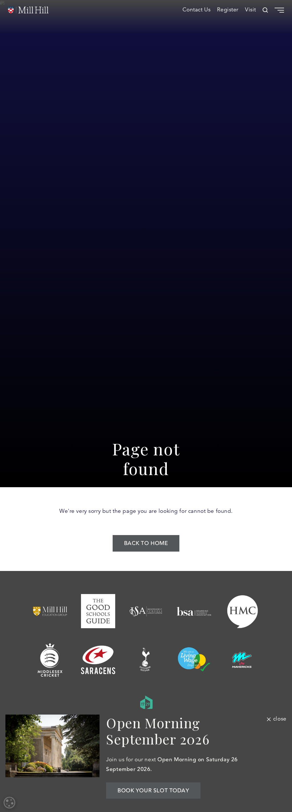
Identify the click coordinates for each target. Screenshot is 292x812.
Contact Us (196, 10)
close (279, 719)
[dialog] (9, 802)
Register (227, 10)
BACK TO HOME (146, 543)
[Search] (265, 10)
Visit (250, 10)
